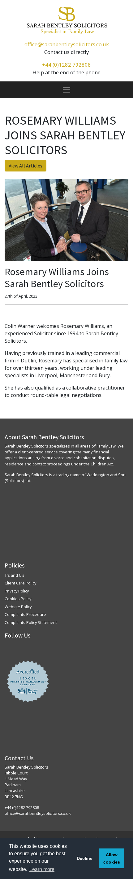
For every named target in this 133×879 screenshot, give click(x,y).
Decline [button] (84, 858)
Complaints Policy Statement (31, 622)
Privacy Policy (17, 591)
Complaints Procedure (25, 614)
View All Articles (25, 166)
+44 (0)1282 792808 (66, 64)
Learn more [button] (41, 869)
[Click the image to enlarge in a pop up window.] (66, 220)
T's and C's (14, 575)
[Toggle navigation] (66, 90)
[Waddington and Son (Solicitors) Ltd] (66, 20)
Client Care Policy (20, 583)
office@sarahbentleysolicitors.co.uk (66, 44)
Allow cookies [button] (111, 858)
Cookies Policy (18, 598)
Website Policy (18, 606)
